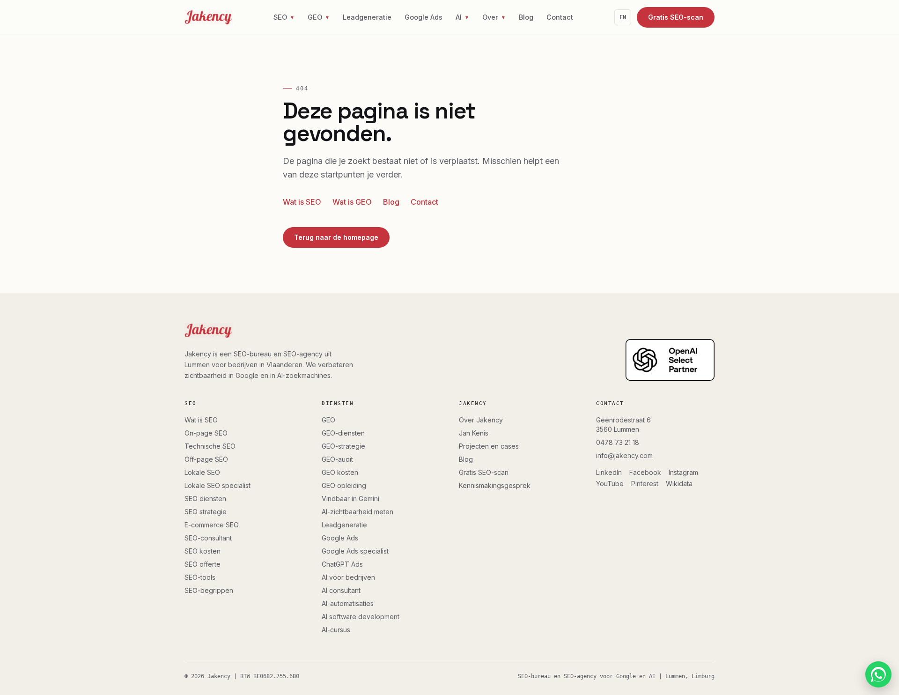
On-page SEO (206, 433)
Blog (526, 17)
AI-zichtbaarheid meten (357, 512)
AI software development (360, 617)
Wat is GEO (352, 202)
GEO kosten (340, 472)
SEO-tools (199, 577)
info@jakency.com (624, 455)
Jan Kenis (473, 433)
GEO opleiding (344, 485)
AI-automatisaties (348, 603)
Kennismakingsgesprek (495, 485)
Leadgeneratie (367, 17)
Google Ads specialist (355, 551)
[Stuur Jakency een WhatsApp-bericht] (878, 674)
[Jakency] (208, 17)
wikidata (679, 484)
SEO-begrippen (208, 590)
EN (622, 17)
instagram (683, 472)
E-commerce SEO (211, 525)
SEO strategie (205, 512)
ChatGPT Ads (342, 564)
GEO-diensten (343, 433)
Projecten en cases (489, 446)
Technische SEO (210, 446)
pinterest (644, 484)
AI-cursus (336, 630)
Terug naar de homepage (336, 237)
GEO (328, 420)
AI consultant (341, 590)
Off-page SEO (206, 459)
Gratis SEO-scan (675, 17)
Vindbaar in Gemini (350, 499)
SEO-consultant (208, 538)
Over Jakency (481, 420)
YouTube (610, 484)
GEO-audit (337, 459)
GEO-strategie (343, 446)
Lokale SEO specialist (217, 485)
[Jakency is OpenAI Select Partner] (670, 360)
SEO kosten (202, 551)
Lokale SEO (202, 472)
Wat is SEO (302, 202)
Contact (559, 17)
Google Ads (423, 17)
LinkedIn (609, 472)
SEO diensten (205, 499)
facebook (645, 472)
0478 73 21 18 (617, 442)
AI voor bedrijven (348, 577)
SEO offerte (202, 564)
